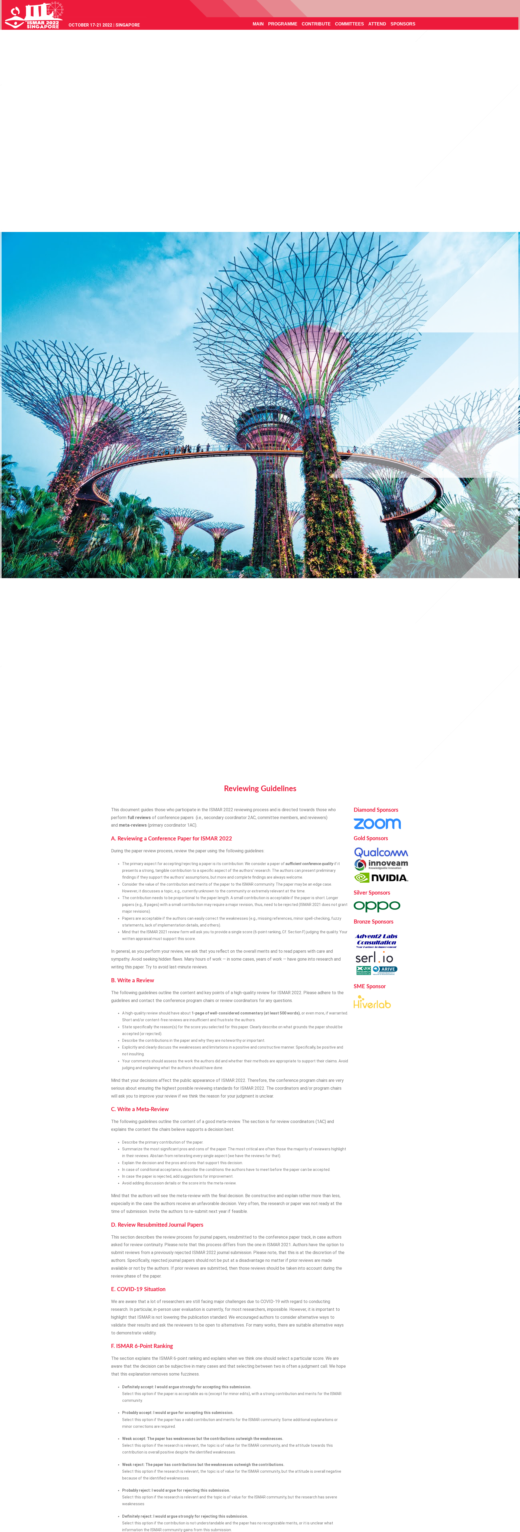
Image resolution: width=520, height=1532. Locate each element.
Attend (377, 24)
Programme (282, 24)
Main (258, 24)
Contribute (316, 24)
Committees (349, 24)
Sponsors (403, 24)
